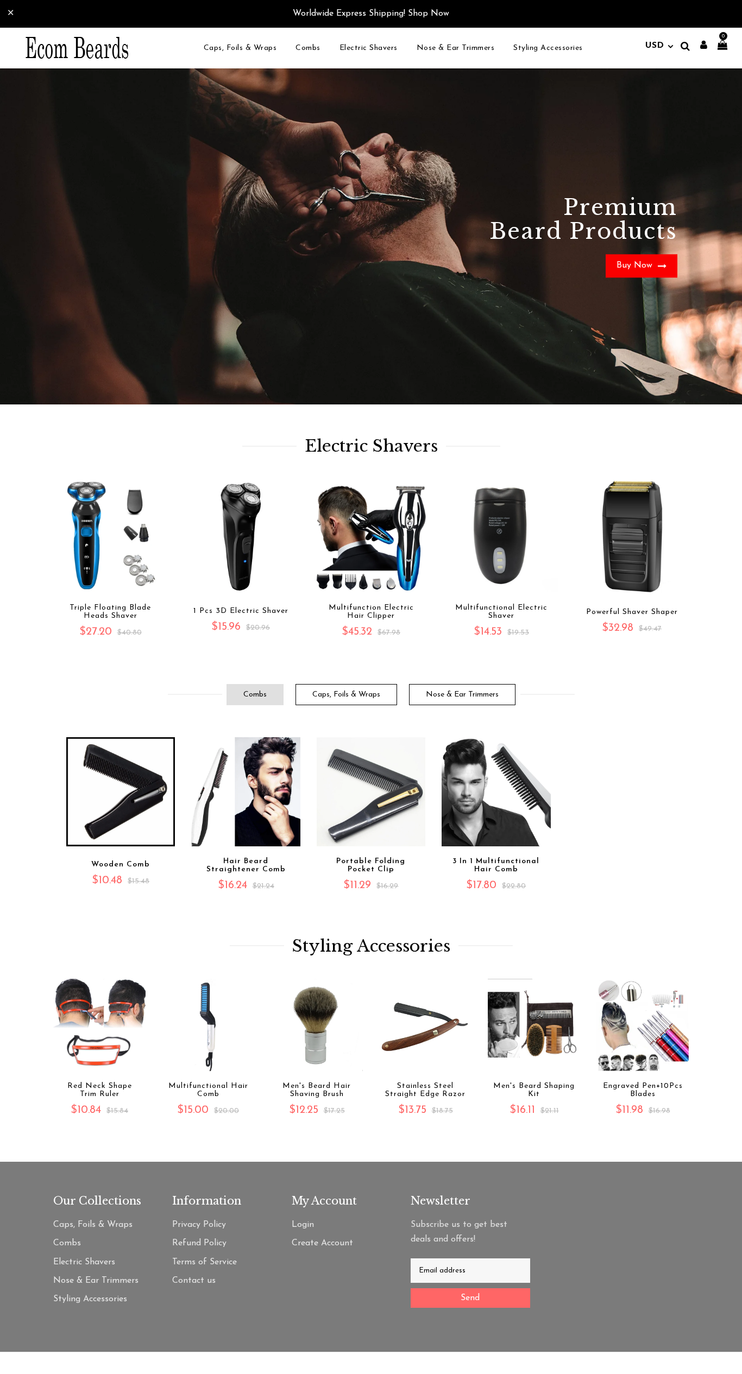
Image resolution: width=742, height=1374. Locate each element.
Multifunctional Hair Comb (208, 1090)
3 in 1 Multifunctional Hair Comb (495, 865)
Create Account (322, 1243)
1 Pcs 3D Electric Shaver (240, 611)
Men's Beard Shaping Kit (534, 1090)
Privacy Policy (199, 1224)
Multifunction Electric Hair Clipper (371, 612)
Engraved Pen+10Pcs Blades (643, 1090)
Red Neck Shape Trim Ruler (99, 1090)
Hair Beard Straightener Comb (246, 865)
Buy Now (636, 265)
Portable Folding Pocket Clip (370, 865)
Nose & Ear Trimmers (462, 695)
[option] (371, 236)
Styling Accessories (90, 1299)
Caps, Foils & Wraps (346, 695)
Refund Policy (199, 1243)
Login (303, 1224)
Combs (255, 695)
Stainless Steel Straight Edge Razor (425, 1090)
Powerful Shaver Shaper (632, 612)
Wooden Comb (120, 864)
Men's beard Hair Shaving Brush (316, 1090)
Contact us (194, 1280)
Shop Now (428, 13)
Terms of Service (204, 1262)
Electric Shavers (84, 1262)
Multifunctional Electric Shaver (501, 612)
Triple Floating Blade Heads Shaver (110, 612)
